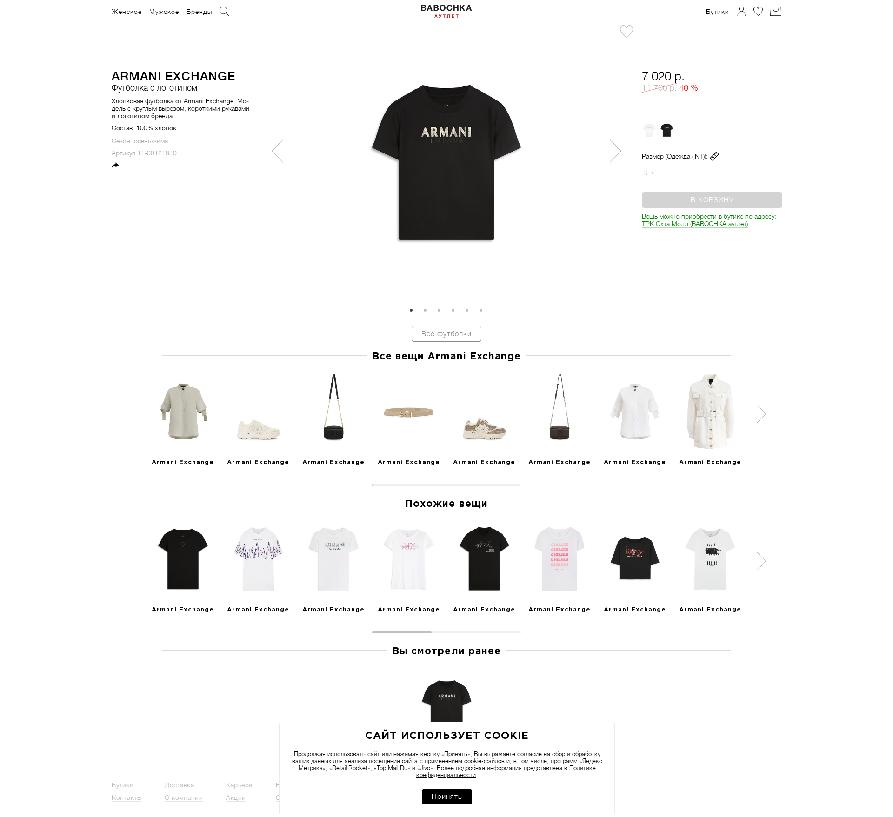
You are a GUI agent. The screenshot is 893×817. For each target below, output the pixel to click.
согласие (529, 754)
